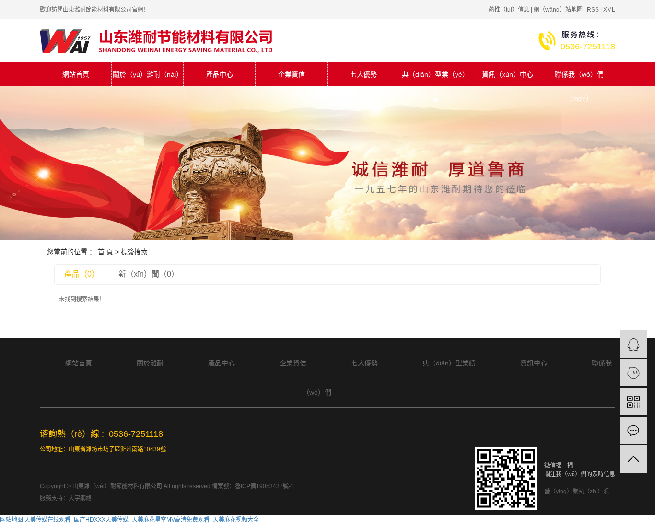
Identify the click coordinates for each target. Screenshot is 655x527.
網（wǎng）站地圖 (558, 9)
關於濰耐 (150, 363)
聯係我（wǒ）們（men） (579, 78)
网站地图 (11, 519)
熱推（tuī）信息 (509, 9)
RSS (593, 9)
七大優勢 (363, 74)
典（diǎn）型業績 (449, 363)
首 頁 (105, 252)
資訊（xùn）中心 (507, 74)
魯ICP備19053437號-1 (264, 486)
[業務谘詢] (633, 344)
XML (609, 9)
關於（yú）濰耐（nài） (148, 74)
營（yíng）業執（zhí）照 (576, 491)
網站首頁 (75, 74)
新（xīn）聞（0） (148, 274)
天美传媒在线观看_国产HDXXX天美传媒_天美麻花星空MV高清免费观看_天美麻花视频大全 (141, 519)
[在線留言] (633, 430)
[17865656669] (633, 372)
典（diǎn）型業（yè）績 (435, 78)
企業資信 (291, 74)
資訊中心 (533, 363)
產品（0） (81, 274)
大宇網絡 (80, 498)
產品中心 (219, 74)
